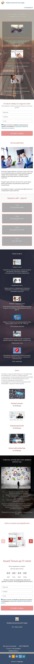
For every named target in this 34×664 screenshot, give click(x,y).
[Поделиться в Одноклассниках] (13, 656)
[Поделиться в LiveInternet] (23, 656)
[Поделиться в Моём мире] (16, 656)
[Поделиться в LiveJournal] (20, 656)
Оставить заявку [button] (17, 133)
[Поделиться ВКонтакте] (9, 656)
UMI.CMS (20, 661)
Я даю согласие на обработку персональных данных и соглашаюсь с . (15, 126)
